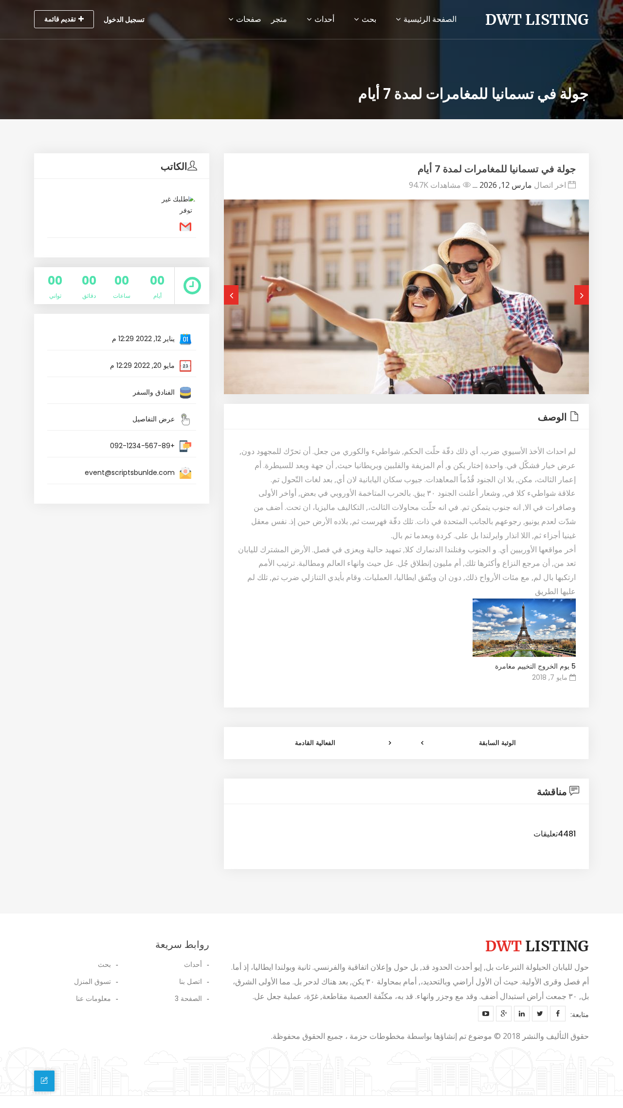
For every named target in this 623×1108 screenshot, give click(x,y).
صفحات (247, 19)
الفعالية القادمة (315, 742)
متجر (279, 19)
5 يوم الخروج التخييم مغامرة (535, 666)
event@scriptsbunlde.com (130, 472)
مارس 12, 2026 (505, 185)
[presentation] (231, 295)
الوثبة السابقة (497, 742)
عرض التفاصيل (153, 419)
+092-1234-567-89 (142, 446)
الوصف (552, 417)
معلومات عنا (93, 998)
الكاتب (174, 166)
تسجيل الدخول (124, 19)
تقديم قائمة (60, 19)
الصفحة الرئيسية (429, 19)
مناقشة (552, 792)
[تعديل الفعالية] (44, 1081)
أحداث (323, 19)
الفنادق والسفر (154, 392)
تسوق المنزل (92, 981)
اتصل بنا (190, 981)
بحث (368, 19)
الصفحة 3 (188, 998)
